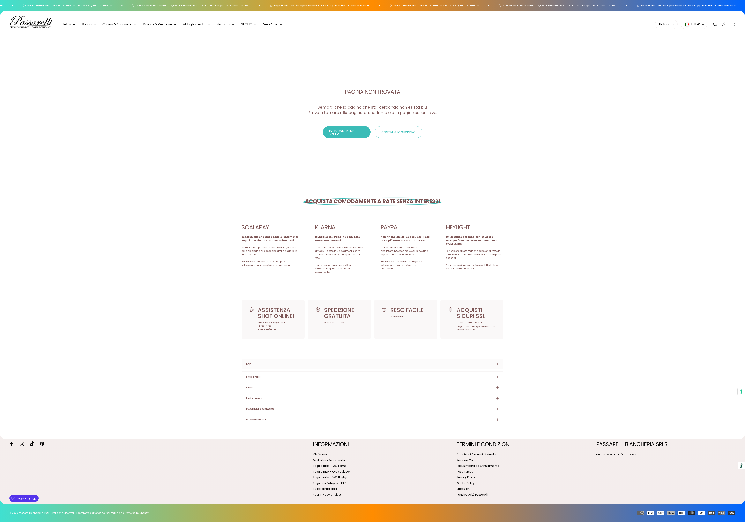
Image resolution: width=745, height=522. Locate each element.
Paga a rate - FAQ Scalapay (332, 472)
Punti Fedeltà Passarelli (472, 495)
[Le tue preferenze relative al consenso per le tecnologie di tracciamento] (741, 391)
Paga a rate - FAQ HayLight (331, 477)
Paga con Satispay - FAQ (330, 483)
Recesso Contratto (469, 460)
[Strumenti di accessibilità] (741, 465)
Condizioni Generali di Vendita (477, 454)
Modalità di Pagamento (329, 460)
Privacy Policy (466, 477)
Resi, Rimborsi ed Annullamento (478, 466)
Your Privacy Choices (327, 495)
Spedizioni (463, 489)
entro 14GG (397, 316)
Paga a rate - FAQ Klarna (329, 466)
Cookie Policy (466, 483)
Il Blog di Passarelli (325, 489)
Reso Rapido (465, 472)
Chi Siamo (320, 454)
